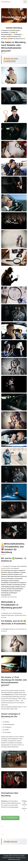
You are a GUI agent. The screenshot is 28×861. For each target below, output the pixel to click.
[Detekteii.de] (5, 1)
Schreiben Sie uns (20, 857)
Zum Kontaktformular (11, 818)
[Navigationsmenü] (25, 1)
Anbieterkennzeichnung (14, 859)
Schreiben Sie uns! (10, 841)
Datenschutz (11, 857)
